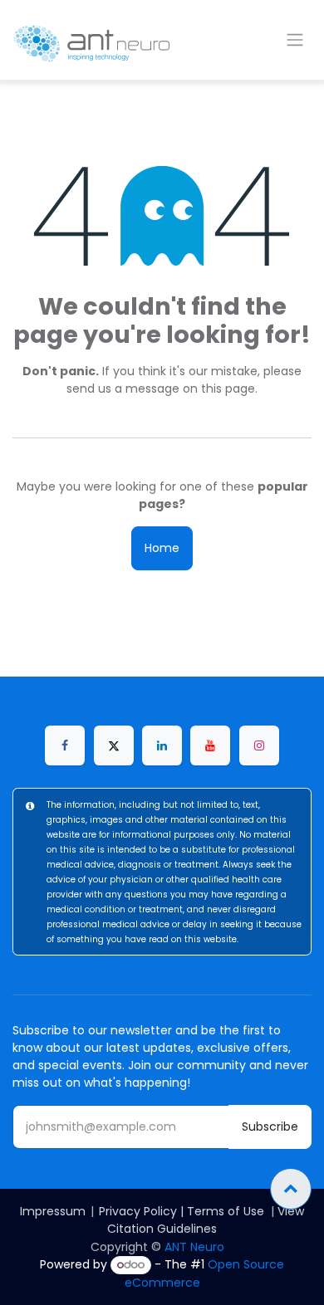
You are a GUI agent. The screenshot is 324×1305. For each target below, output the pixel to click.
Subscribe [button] (270, 1126)
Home (162, 548)
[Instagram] (259, 745)
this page (228, 388)
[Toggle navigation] (295, 40)
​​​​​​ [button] (291, 1189)
